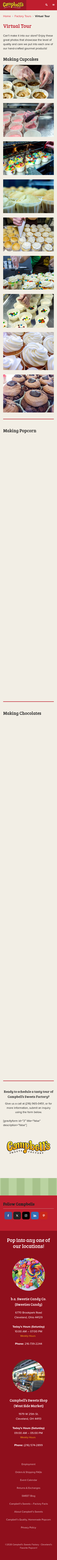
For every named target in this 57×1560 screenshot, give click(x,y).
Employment (28, 1464)
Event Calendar (28, 1480)
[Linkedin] (35, 1215)
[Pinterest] (44, 1215)
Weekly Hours (27, 1336)
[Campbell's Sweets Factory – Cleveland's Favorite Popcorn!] (13, 5)
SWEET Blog (28, 1496)
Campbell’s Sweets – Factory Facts (28, 1503)
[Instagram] (26, 1215)
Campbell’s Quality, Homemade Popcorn (28, 1519)
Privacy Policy (28, 1527)
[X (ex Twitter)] (17, 1215)
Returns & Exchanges (28, 1488)
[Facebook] (8, 1215)
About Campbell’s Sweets (28, 1511)
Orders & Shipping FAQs (28, 1472)
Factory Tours (23, 16)
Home (7, 16)
